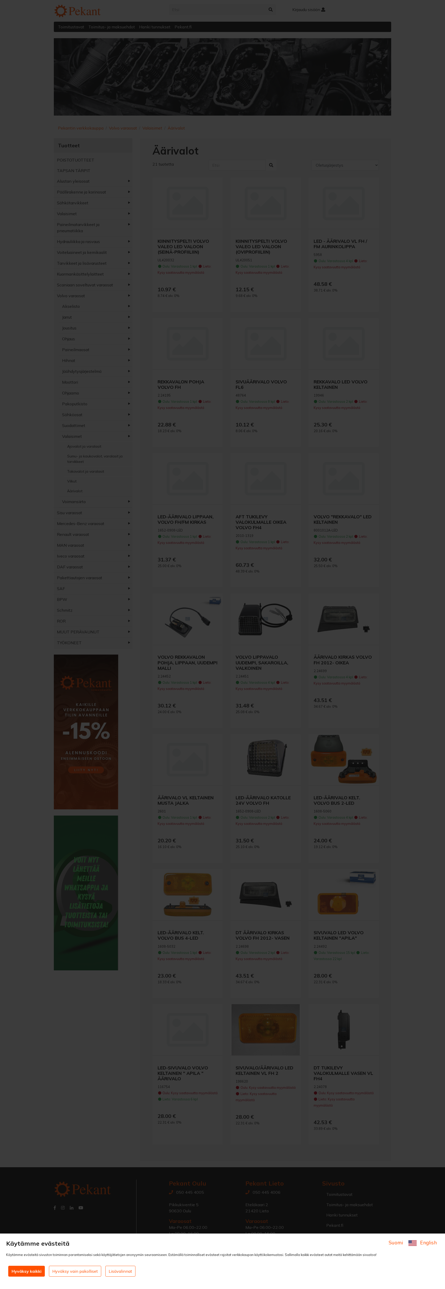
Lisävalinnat (120, 1271)
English (428, 1242)
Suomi (396, 1242)
